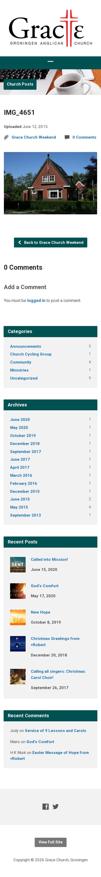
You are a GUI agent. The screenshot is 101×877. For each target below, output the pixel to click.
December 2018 (25, 443)
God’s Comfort (45, 586)
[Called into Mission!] (18, 568)
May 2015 (19, 507)
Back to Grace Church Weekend (53, 242)
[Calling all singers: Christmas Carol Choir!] (18, 680)
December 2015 (25, 491)
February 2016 (23, 483)
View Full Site (51, 842)
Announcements (25, 346)
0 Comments (84, 137)
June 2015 (20, 499)
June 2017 (20, 459)
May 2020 (19, 427)
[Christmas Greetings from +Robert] (18, 648)
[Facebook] (45, 807)
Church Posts (20, 84)
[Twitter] (56, 807)
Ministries (19, 370)
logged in (36, 300)
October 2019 (23, 435)
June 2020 (20, 419)
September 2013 (25, 515)
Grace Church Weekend (34, 137)
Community (20, 362)
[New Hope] (18, 621)
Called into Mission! (49, 559)
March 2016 (21, 475)
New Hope (40, 612)
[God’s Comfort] (18, 595)
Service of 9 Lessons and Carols (55, 730)
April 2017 (19, 467)
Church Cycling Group (31, 354)
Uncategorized (24, 378)
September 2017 (25, 451)
